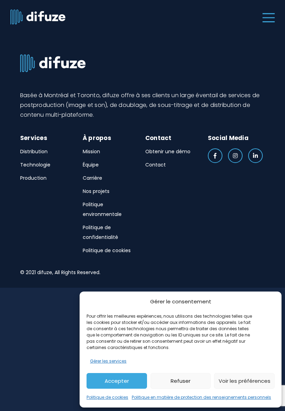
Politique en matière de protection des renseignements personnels (201, 397)
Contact (155, 164)
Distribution (34, 151)
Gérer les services (108, 361)
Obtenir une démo (167, 151)
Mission (91, 151)
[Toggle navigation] (267, 17)
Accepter (117, 381)
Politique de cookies (107, 397)
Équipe (91, 164)
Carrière (92, 178)
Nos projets (96, 191)
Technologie (35, 164)
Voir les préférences (244, 381)
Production (33, 178)
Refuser (180, 381)
